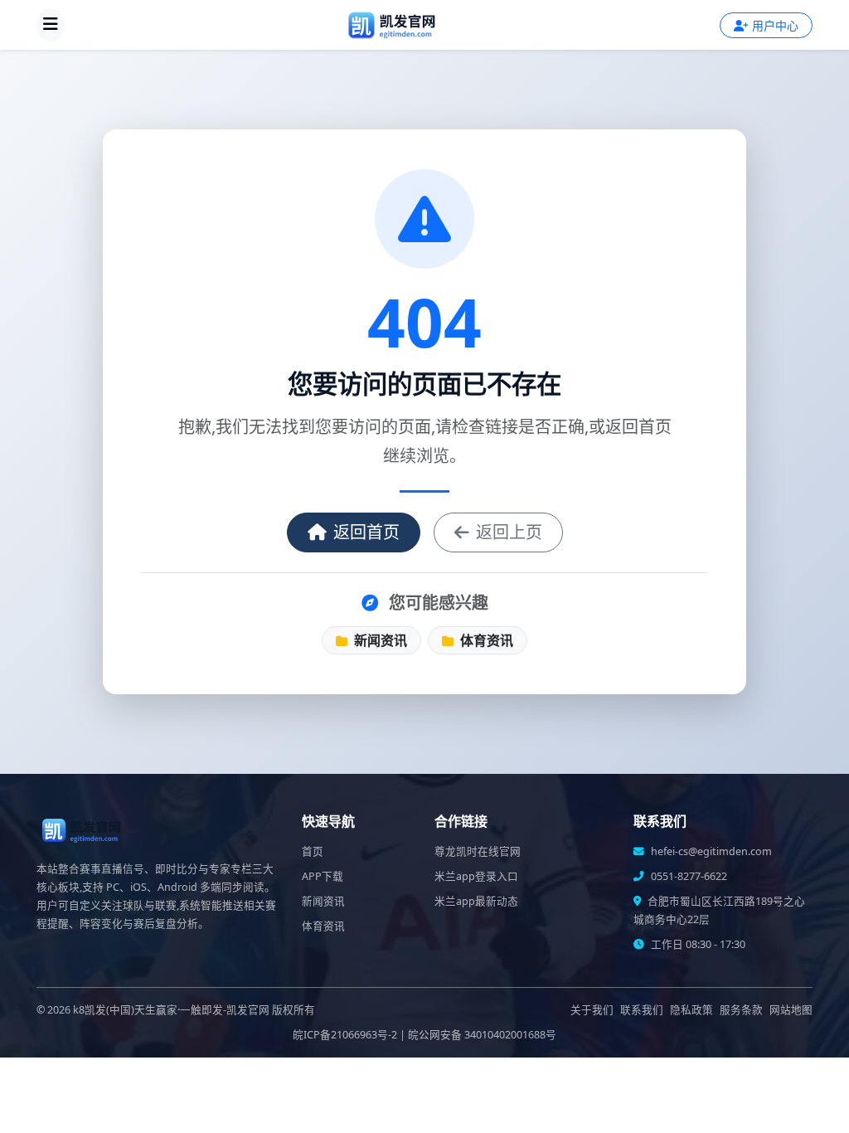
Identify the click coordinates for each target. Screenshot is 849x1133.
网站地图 (791, 1010)
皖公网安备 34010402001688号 (482, 1035)
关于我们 (592, 1010)
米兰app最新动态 (476, 901)
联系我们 (641, 1010)
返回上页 (509, 532)
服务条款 (741, 1010)
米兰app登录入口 (476, 876)
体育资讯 (485, 640)
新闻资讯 (379, 640)
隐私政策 (691, 1010)
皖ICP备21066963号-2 (345, 1035)
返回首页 (366, 532)
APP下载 (322, 876)
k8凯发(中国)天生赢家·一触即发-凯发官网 (171, 1010)
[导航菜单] (50, 24)
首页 (312, 851)
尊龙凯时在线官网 (477, 851)
